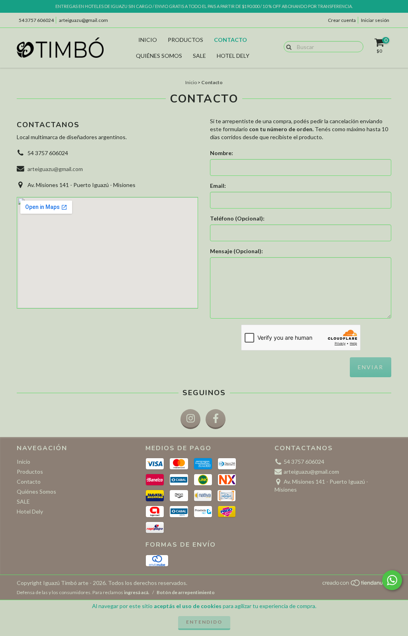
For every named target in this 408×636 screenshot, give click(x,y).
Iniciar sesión (375, 20)
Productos (185, 39)
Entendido (204, 622)
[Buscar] (287, 46)
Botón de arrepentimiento (186, 592)
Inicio (147, 39)
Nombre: (221, 153)
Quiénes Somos (159, 55)
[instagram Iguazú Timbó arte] (190, 419)
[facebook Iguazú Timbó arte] (216, 419)
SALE (199, 55)
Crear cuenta (342, 20)
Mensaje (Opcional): (236, 251)
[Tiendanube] (356, 585)
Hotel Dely (233, 55)
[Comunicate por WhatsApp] (392, 580)
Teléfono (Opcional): (237, 218)
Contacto (230, 39)
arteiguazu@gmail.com (83, 20)
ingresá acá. (136, 592)
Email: (218, 185)
